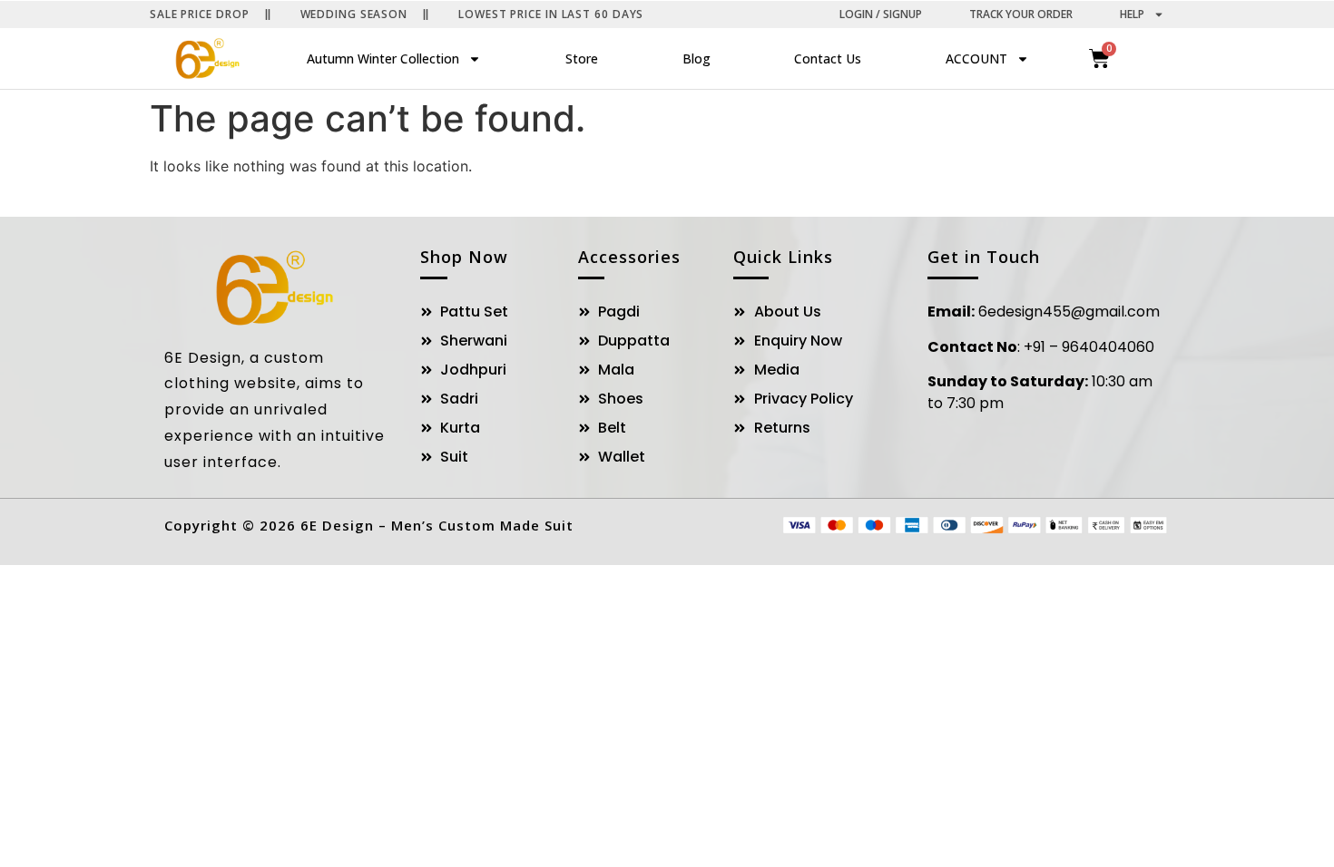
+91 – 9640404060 (1089, 346)
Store (581, 58)
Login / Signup (880, 14)
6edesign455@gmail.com (1069, 311)
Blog (696, 58)
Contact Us (827, 58)
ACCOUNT (976, 58)
